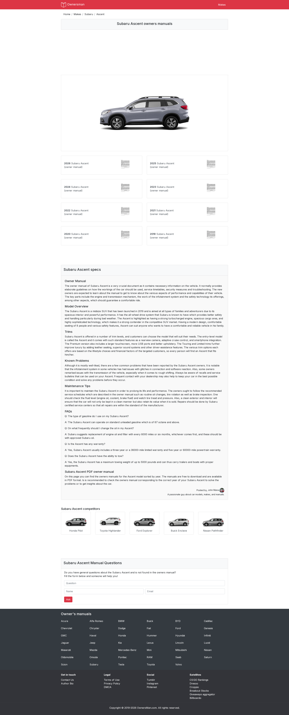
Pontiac (122, 657)
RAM (149, 657)
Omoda (94, 657)
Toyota (151, 664)
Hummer (152, 635)
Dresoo (194, 683)
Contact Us (67, 679)
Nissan (208, 649)
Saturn (208, 657)
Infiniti (207, 635)
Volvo (178, 664)
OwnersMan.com (147, 707)
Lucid (207, 642)
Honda (122, 635)
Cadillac (208, 621)
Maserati (66, 649)
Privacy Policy (112, 683)
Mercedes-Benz (127, 649)
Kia (120, 642)
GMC (64, 635)
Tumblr (151, 679)
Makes (222, 4)
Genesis (208, 628)
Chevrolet (66, 628)
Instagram (152, 683)
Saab (178, 657)
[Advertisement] (144, 52)
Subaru (88, 14)
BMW (121, 621)
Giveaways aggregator (202, 694)
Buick (150, 621)
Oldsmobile (67, 657)
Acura (64, 621)
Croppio (194, 687)
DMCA (107, 687)
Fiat (149, 628)
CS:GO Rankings (199, 679)
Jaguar (65, 642)
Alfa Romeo (96, 621)
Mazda (93, 649)
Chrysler (94, 628)
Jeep (92, 642)
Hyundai (180, 635)
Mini (149, 649)
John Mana (213, 490)
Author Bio (67, 683)
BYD (177, 621)
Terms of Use (112, 679)
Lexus (150, 642)
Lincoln (179, 642)
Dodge (122, 628)
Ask (68, 599)
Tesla (121, 664)
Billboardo (195, 697)
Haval (93, 635)
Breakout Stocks (199, 690)
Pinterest (152, 687)
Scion (64, 664)
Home (66, 14)
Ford (178, 628)
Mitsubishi (181, 649)
